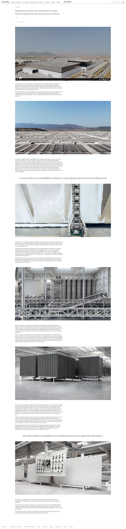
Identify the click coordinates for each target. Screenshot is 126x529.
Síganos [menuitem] (51, 526)
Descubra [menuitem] (53, 2)
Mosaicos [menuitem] (41, 2)
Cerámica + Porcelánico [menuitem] (16, 2)
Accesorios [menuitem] (47, 2)
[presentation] (17, 127)
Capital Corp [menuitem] (58, 526)
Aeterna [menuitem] (71, 526)
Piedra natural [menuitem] (26, 2)
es (119, 2)
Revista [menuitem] (58, 2)
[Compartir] (16, 17)
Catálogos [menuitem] (65, 526)
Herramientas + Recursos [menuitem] (29, 526)
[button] (62, 152)
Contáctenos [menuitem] (4, 526)
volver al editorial (21, 22)
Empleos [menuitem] (38, 526)
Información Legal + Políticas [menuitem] (15, 526)
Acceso (122, 2)
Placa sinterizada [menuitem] (34, 2)
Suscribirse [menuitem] (45, 526)
